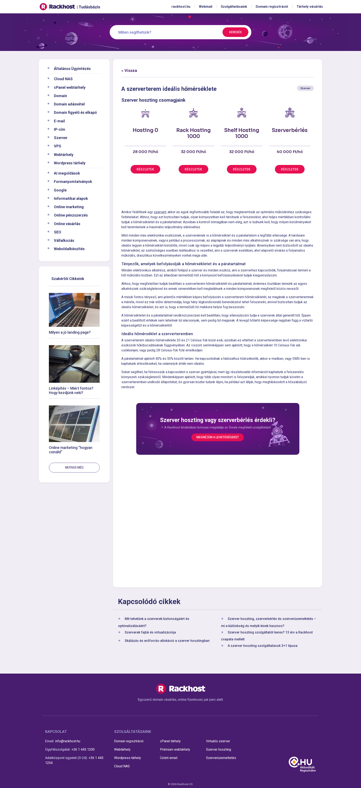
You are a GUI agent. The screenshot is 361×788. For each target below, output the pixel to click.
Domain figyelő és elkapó (75, 112)
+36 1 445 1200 (83, 749)
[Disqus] (217, 520)
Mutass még (74, 467)
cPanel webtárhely (69, 87)
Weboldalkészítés (69, 249)
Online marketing (69, 207)
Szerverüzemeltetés (221, 758)
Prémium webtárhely (175, 749)
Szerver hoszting (218, 749)
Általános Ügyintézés (72, 68)
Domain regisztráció (129, 741)
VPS (57, 146)
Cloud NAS (63, 79)
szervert (160, 212)
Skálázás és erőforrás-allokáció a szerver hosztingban (167, 641)
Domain (60, 95)
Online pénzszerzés (71, 215)
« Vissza (129, 70)
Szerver (60, 138)
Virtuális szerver (218, 741)
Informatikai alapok (71, 198)
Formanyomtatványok (73, 181)
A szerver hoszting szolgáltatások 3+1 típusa (262, 646)
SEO (57, 232)
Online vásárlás (67, 223)
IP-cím (59, 129)
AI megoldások (67, 173)
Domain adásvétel (69, 104)
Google (60, 190)
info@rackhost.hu (67, 741)
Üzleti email (168, 758)
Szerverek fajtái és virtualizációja (150, 632)
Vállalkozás (64, 240)
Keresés (235, 32)
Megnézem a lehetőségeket (217, 437)
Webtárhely (63, 154)
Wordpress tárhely (69, 163)
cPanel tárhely (170, 741)
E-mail (59, 121)
